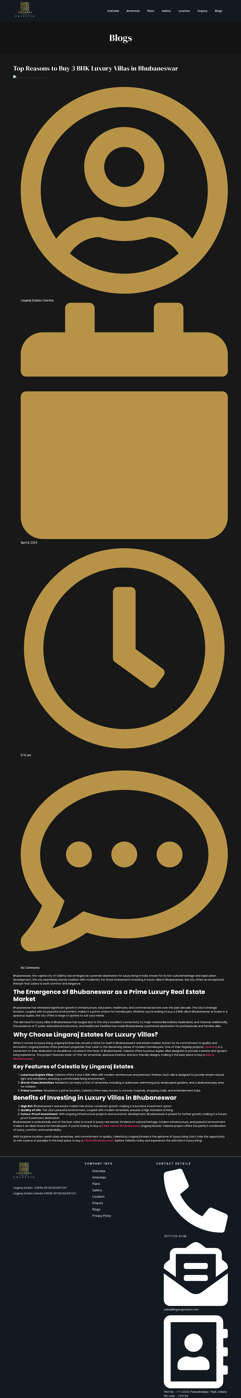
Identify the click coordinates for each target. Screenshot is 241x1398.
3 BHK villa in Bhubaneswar (120, 1126)
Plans (150, 11)
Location (184, 11)
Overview (113, 11)
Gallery (166, 11)
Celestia (211, 1047)
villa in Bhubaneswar (99, 1140)
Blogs (218, 11)
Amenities (133, 11)
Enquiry (202, 11)
